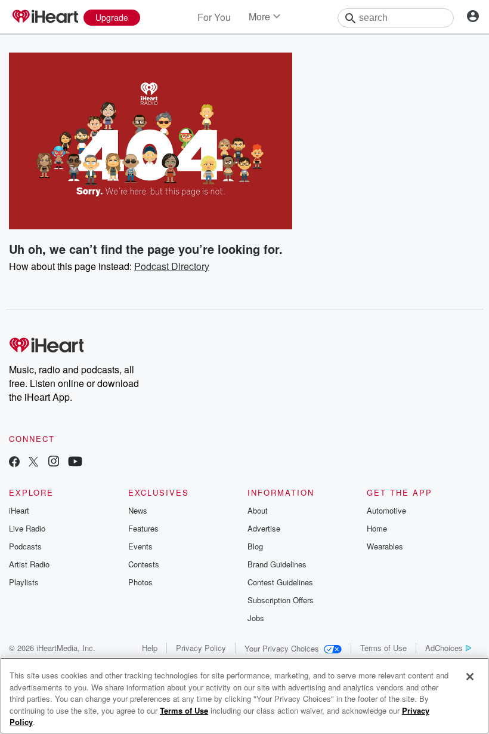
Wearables (385, 546)
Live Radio (27, 528)
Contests (143, 564)
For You (214, 17)
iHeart (19, 510)
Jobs (255, 618)
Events (140, 546)
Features (143, 528)
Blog (255, 546)
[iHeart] (45, 17)
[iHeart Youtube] (75, 462)
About (257, 510)
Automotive (386, 510)
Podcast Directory (171, 266)
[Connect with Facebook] (14, 462)
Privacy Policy (201, 647)
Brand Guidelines (277, 564)
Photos (140, 582)
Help (149, 647)
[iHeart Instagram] (53, 462)
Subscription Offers (280, 600)
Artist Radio (29, 564)
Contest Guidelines (280, 582)
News (137, 510)
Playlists (24, 582)
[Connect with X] (33, 462)
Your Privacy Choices (281, 648)
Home (377, 528)
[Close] (470, 677)
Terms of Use (383, 647)
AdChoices (444, 647)
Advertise (263, 528)
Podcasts (25, 546)
